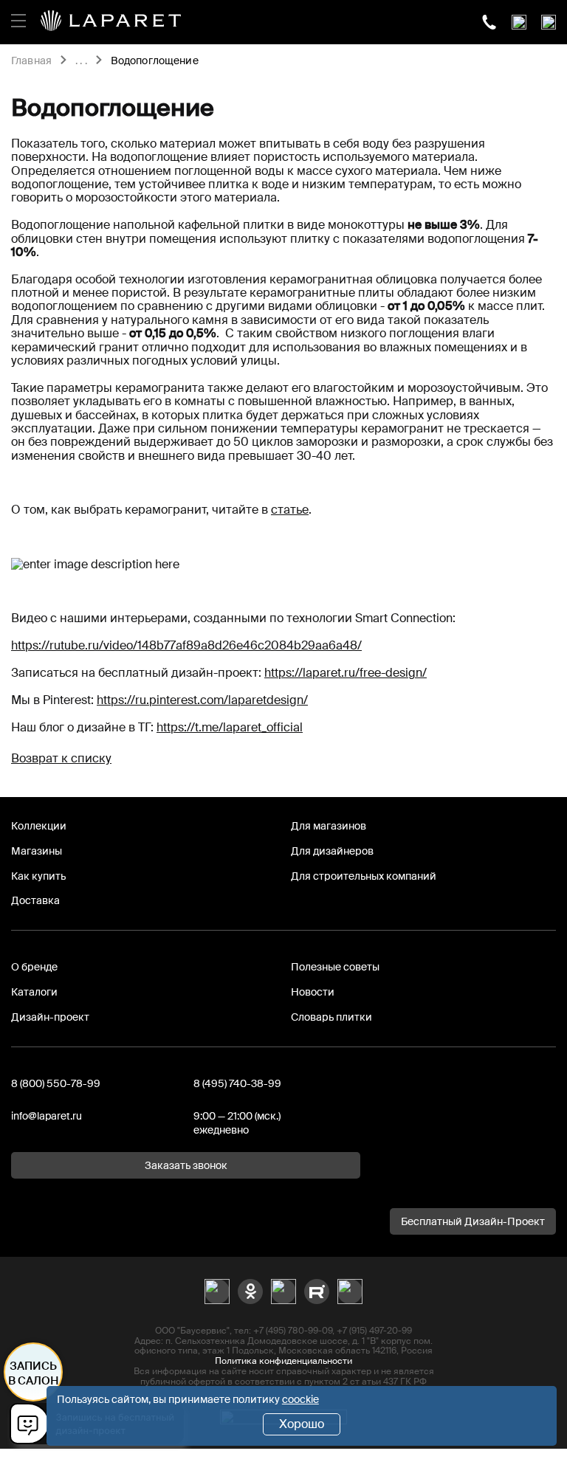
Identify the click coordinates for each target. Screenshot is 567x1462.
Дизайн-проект (50, 1017)
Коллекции (38, 825)
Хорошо (301, 1424)
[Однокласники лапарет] (250, 1291)
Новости (312, 992)
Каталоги (34, 992)
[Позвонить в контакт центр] (489, 22)
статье (290, 509)
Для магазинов (328, 825)
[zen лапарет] (283, 1291)
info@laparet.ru (46, 1116)
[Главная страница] (111, 22)
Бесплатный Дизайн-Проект (473, 1221)
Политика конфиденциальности (283, 1361)
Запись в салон (33, 1373)
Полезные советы (335, 966)
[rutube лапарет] (316, 1291)
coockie (300, 1399)
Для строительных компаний (363, 876)
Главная (31, 61)
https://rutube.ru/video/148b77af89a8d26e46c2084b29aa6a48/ (186, 645)
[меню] (18, 18)
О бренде (34, 966)
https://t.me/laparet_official (230, 727)
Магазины (36, 851)
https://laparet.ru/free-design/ (345, 672)
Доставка (35, 900)
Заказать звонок (186, 1165)
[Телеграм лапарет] (349, 1291)
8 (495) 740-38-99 (237, 1083)
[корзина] (548, 22)
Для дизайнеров (332, 851)
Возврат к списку (61, 758)
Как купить (38, 876)
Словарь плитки (331, 1017)
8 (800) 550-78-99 (55, 1083)
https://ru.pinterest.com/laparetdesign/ (202, 700)
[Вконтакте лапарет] (217, 1291)
